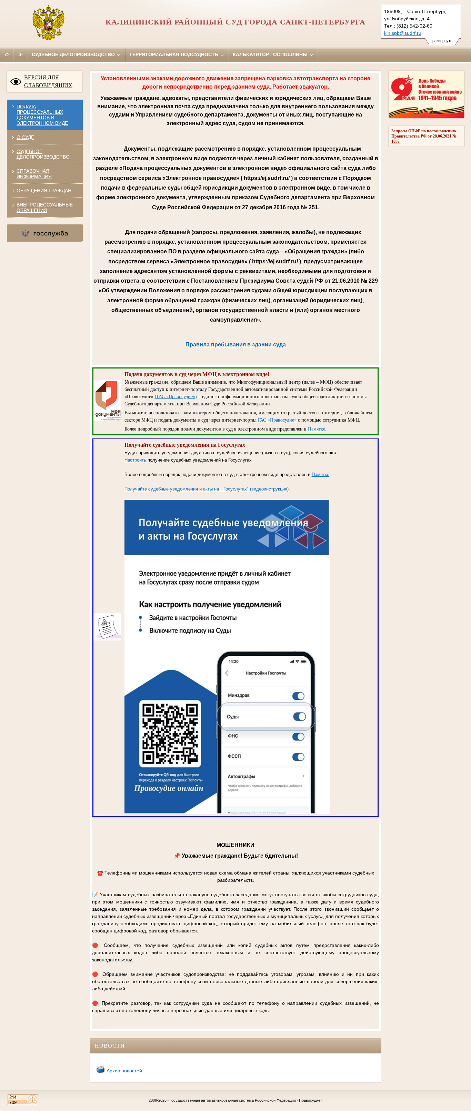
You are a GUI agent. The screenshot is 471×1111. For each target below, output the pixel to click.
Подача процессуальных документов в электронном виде (42, 115)
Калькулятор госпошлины (271, 54)
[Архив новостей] (101, 1072)
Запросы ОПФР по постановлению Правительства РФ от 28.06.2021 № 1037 (424, 136)
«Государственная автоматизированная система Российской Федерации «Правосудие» (245, 1100)
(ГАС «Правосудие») (176, 396)
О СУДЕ (25, 137)
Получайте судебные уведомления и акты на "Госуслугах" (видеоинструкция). (207, 489)
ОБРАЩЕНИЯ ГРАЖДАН (44, 190)
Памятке (316, 429)
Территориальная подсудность (174, 54)
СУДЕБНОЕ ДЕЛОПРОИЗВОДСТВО (43, 154)
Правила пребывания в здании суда (236, 344)
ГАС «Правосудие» (277, 420)
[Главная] (7, 54)
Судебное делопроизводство (74, 54)
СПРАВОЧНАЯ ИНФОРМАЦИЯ (34, 173)
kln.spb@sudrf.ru (402, 33)
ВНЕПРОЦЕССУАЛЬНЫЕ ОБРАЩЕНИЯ (45, 207)
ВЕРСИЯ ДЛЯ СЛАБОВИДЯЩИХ (48, 81)
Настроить (135, 460)
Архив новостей (124, 1070)
